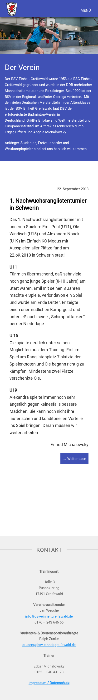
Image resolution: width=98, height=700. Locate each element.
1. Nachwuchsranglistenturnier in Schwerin (48, 204)
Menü (86, 10)
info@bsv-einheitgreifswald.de (49, 616)
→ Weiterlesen (74, 458)
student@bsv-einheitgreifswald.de (49, 644)
